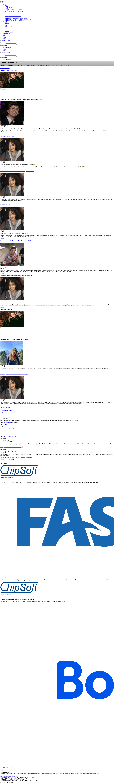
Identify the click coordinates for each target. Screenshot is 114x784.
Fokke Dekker (8, 11)
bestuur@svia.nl (7, 777)
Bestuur (6, 8)
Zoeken (4, 35)
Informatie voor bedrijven (10, 32)
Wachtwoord (2, 44)
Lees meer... (2, 133)
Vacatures (7, 31)
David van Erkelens (22, 11)
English (4, 38)
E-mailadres (2, 42)
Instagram (8, 776)
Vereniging (5, 4)
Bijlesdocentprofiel (8, 26)
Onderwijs (5, 21)
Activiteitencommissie (15, 460)
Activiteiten (5, 15)
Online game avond (13, 16)
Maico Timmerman (14, 11)
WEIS (12, 9)
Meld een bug (3, 776)
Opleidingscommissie (9, 27)
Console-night (12, 17)
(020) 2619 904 (32, 777)
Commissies (5, 13)
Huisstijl (12, 7)
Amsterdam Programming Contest (16, 18)
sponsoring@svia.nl (24, 777)
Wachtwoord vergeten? (7, 47)
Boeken (6, 22)
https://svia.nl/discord (8, 422)
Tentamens (7, 23)
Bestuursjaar (19, 9)
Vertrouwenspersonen (9, 12)
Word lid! (7, 5)
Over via (6, 6)
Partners (6, 30)
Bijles (6, 25)
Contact (4, 34)
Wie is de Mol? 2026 (14, 20)
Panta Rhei (15, 9)
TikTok (11, 776)
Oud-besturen (7, 9)
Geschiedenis (7, 7)
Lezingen (7, 24)
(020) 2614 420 (13, 777)
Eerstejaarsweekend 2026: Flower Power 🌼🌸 (18, 19)
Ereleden (7, 10)
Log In (2, 45)
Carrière (4, 28)
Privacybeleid (15, 776)
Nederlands (5, 37)
